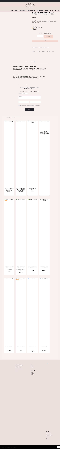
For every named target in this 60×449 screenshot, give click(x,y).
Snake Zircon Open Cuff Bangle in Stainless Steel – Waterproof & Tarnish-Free (9, 268)
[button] (38, 36)
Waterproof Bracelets (40, 47)
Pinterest (43, 51)
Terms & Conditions (19, 368)
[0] (54, 10)
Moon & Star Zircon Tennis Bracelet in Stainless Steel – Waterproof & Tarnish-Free (20, 268)
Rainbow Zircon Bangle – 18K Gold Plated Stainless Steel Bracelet (9, 190)
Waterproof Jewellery (31, 10)
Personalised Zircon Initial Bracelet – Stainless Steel (44, 267)
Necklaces (32, 366)
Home (12, 10)
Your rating (20, 93)
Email (53, 51)
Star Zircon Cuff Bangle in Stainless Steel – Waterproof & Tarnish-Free (44, 348)
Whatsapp (48, 51)
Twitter (39, 51)
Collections (22, 10)
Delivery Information (19, 364)
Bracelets (36, 47)
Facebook (34, 51)
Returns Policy (18, 366)
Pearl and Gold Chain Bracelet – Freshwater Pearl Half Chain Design (32, 267)
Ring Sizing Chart (18, 367)
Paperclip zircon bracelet (32, 189)
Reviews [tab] (33, 61)
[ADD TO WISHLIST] (45, 41)
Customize (33, 193)
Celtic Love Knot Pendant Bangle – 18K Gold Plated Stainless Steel (44, 133)
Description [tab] (27, 61)
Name (19, 102)
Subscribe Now (9, 273)
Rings (31, 364)
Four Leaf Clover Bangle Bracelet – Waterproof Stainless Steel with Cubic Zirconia (32, 348)
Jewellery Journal (40, 10)
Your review (20, 96)
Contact (46, 10)
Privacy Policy (18, 369)
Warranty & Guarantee (19, 365)
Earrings (32, 365)
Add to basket (49, 36)
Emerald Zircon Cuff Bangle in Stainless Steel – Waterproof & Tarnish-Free (9, 348)
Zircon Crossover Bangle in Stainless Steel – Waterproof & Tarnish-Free (21, 348)
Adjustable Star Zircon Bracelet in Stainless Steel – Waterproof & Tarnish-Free (20, 190)
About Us (16, 10)
